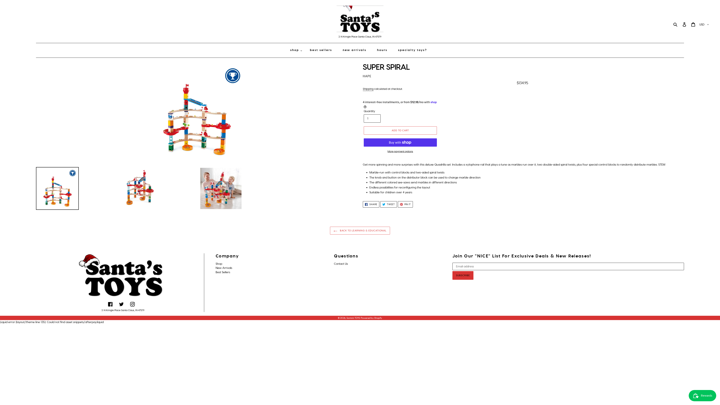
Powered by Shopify (371, 318)
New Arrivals (224, 268)
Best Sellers (223, 272)
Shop (219, 264)
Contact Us (341, 264)
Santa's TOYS (353, 318)
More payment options (400, 151)
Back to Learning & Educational (362, 230)
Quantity (369, 111)
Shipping (368, 89)
